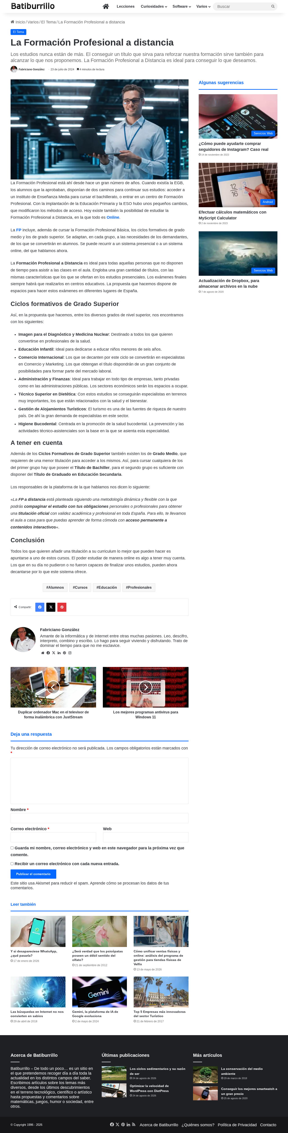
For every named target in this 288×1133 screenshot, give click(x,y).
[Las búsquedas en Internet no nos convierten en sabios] (38, 992)
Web (107, 829)
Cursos (81, 587)
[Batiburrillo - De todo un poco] (33, 6)
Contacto (268, 1125)
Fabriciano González (32, 69)
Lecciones (126, 6)
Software (180, 6)
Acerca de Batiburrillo (159, 1125)
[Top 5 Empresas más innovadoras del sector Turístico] (161, 992)
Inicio (19, 22)
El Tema (48, 22)
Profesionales (140, 587)
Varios (201, 6)
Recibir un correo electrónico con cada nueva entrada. (67, 864)
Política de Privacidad (237, 1125)
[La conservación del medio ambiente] (205, 1074)
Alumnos (56, 587)
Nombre (20, 809)
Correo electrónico (30, 829)
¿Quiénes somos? (198, 1125)
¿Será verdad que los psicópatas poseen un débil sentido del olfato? (97, 955)
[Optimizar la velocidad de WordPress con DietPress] (114, 1090)
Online (113, 217)
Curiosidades (152, 6)
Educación (108, 587)
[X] (53, 653)
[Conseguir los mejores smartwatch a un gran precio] (205, 1093)
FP (18, 230)
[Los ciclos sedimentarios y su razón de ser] (114, 1073)
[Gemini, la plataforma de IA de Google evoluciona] (99, 992)
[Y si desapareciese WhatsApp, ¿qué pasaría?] (38, 931)
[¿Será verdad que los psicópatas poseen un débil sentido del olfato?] (99, 931)
